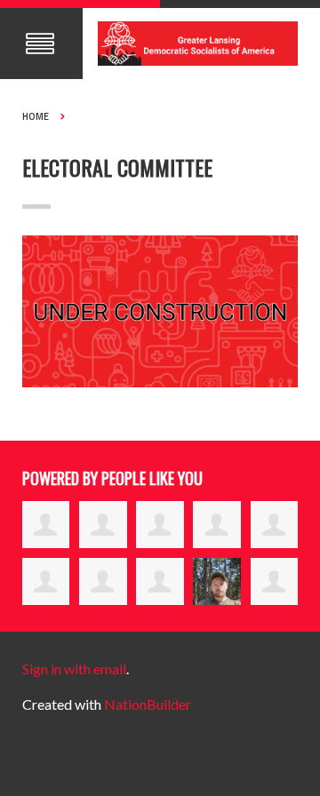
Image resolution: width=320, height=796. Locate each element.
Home (35, 116)
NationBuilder (147, 704)
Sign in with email (74, 668)
